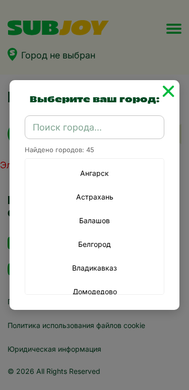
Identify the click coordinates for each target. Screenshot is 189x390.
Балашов (94, 220)
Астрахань (94, 196)
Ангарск (94, 173)
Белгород (94, 244)
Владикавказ (94, 268)
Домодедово (95, 291)
